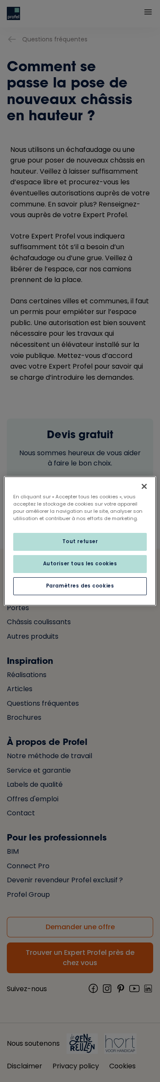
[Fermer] (144, 486)
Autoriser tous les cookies (80, 563)
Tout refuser (80, 541)
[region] (80, 541)
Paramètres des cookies (80, 585)
